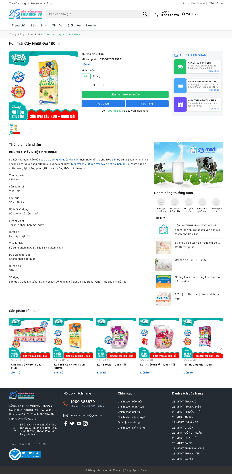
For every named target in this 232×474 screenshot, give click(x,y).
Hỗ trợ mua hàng (41, 3)
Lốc (86, 76)
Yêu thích (216, 3)
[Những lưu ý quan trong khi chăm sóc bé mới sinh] (163, 281)
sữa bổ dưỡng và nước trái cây (59, 159)
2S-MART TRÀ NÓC (184, 401)
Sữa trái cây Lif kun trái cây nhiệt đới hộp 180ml (100, 163)
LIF (114, 159)
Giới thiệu (74, 25)
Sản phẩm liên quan (25, 311)
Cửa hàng (147, 103)
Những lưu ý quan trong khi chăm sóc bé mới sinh (198, 279)
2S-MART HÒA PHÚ (184, 437)
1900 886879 (169, 13)
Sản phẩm (38, 25)
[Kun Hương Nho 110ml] (202, 338)
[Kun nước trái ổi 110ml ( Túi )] (159, 338)
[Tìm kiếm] (145, 14)
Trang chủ (18, 25)
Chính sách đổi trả (129, 411)
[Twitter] (72, 423)
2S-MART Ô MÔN (183, 427)
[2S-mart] (188, 164)
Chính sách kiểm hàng (131, 427)
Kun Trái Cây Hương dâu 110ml (26, 366)
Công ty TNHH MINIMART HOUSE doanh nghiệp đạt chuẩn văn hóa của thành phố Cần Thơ (198, 230)
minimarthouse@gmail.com (87, 415)
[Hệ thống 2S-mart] (25, 14)
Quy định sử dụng (129, 422)
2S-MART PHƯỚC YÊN (186, 453)
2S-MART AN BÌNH (183, 417)
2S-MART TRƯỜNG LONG (188, 448)
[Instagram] (85, 423)
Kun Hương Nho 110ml (197, 364)
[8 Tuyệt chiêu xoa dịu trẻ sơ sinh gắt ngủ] (163, 299)
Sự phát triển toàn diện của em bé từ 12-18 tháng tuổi (197, 245)
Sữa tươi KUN (18, 360)
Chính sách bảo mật (130, 401)
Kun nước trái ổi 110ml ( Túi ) (158, 364)
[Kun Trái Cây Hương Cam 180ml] (73, 338)
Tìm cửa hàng (17, 3)
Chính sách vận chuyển (132, 417)
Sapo (144, 470)
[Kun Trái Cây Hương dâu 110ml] (29, 338)
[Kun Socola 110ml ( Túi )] (116, 338)
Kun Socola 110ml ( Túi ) (112, 364)
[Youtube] (79, 423)
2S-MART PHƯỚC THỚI (186, 411)
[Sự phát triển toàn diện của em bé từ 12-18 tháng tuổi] (163, 247)
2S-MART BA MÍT (182, 458)
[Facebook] (65, 423)
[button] (220, 348)
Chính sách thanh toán (131, 406)
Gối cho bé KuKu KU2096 (190, 259)
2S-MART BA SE (182, 443)
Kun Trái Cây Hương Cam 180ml (70, 366)
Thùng (96, 76)
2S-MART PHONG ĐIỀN (186, 406)
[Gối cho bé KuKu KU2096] (163, 264)
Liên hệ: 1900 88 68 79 (125, 94)
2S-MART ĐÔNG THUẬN (187, 432)
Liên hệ (91, 25)
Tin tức (57, 25)
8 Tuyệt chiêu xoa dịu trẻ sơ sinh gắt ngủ (197, 296)
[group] (43, 86)
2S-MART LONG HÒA (185, 422)
